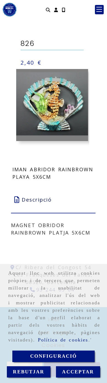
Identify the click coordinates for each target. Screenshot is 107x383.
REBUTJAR (28, 371)
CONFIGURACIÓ (53, 356)
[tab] (53, 199)
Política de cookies (63, 340)
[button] (56, 9)
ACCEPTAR (78, 371)
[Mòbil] (63, 9)
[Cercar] (48, 9)
